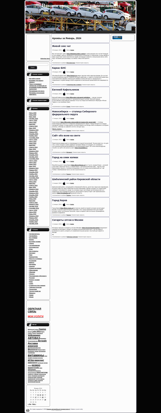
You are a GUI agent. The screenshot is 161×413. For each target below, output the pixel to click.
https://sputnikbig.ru (81, 148)
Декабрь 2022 (33, 172)
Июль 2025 (32, 122)
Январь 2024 (33, 153)
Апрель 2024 (33, 147)
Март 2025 (32, 128)
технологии (42, 374)
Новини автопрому (35, 268)
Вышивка (43, 338)
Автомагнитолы (34, 234)
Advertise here (45, 58)
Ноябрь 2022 (33, 174)
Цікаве (31, 297)
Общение (32, 272)
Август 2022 (33, 179)
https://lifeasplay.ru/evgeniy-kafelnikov (78, 97)
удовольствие (32, 377)
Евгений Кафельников (65, 89)
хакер (36, 380)
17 (35, 397)
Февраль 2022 (33, 189)
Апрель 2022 (33, 185)
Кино (30, 255)
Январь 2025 (33, 132)
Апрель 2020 (33, 202)
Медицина (32, 264)
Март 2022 (32, 187)
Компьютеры (33, 257)
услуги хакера (40, 379)
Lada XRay (36, 331)
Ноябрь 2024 (33, 136)
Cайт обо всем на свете (66, 135)
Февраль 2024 (33, 151)
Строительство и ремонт (37, 285)
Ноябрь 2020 (33, 197)
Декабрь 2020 (33, 195)
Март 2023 (32, 166)
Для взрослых (34, 247)
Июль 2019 (32, 212)
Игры (31, 249)
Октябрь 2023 (33, 157)
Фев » (34, 404)
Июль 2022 (32, 181)
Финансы (32, 293)
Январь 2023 (33, 170)
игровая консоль (37, 358)
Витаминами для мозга (36, 91)
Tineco (34, 333)
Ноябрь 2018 (33, 222)
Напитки (32, 266)
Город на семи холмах (65, 157)
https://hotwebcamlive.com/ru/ (76, 54)
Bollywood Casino (33, 329)
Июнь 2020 (32, 199)
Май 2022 (32, 183)
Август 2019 (33, 210)
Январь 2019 (33, 218)
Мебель (31, 262)
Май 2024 (32, 145)
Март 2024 (32, 149)
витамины (36, 355)
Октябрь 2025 (33, 118)
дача (45, 356)
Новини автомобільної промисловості (81, 5)
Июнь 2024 (32, 143)
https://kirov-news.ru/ (66, 208)
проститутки (42, 372)
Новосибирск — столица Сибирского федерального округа (74, 113)
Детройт (42, 341)
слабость (30, 374)
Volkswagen (34, 335)
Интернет (32, 253)
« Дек (29, 404)
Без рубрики (33, 238)
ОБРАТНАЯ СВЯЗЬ (34, 310)
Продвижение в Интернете (38, 276)
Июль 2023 (32, 162)
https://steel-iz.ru (72, 75)
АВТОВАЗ (34, 338)
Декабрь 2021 (33, 191)
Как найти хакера (34, 78)
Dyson (30, 331)
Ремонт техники (34, 280)
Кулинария (32, 261)
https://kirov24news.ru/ (78, 165)
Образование (33, 270)
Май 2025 (32, 124)
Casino (42, 329)
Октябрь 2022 (33, 176)
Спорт (31, 283)
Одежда (31, 274)
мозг (41, 368)
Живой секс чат (61, 46)
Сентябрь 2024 (34, 138)
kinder (72, 50)
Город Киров (59, 200)
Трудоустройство (35, 291)
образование (32, 369)
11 (38, 395)
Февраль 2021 (33, 193)
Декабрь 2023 (33, 155)
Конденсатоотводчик (34, 347)
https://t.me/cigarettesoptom (91, 228)
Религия (32, 278)
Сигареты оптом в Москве (67, 220)
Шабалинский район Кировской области (76, 179)
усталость (31, 380)
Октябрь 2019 (33, 206)
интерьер (40, 362)
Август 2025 (33, 120)
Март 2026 (32, 117)
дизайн (30, 358)
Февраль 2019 (33, 216)
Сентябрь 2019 (34, 208)
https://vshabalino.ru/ (63, 193)
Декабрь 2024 (33, 134)
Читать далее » (57, 129)
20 (42, 397)
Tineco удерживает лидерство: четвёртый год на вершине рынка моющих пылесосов (38, 86)
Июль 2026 (32, 113)
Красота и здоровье (35, 259)
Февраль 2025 (33, 130)
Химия (31, 295)
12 (40, 395)
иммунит (39, 360)
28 (45, 399)
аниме (36, 351)
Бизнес (31, 239)
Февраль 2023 (33, 168)
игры (31, 360)
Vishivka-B (39, 333)
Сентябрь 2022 (34, 178)
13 (42, 395)
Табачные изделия (35, 287)
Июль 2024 (32, 141)
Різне (31, 281)
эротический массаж (34, 381)
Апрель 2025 (33, 126)
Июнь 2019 (32, 214)
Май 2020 (32, 201)
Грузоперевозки (34, 245)
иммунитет (32, 363)
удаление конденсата (38, 375)
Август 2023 (33, 160)
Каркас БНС (59, 68)
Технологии (33, 289)
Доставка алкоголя (33, 344)
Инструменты (33, 251)
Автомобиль (33, 236)
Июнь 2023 (32, 164)
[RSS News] (27, 410)
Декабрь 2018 (33, 220)
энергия (40, 380)
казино (36, 365)
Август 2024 (33, 139)
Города (31, 243)
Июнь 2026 (32, 115)
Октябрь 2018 (33, 223)
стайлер (36, 374)
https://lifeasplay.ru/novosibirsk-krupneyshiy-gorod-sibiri (78, 122)
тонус (29, 375)
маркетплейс (33, 368)
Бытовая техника (35, 241)
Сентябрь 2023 (34, 159)
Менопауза (32, 349)
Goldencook (58, 410)
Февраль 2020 (33, 204)
